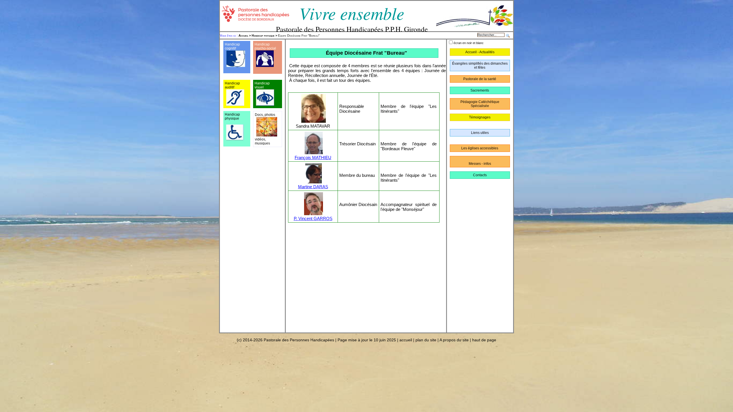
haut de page (484, 340)
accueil (405, 340)
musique (261, 143)
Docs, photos (265, 115)
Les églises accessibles (479, 148)
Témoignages (479, 117)
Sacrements (479, 90)
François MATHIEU (313, 157)
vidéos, (260, 139)
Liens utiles (480, 133)
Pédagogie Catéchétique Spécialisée (479, 104)
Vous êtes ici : (229, 35)
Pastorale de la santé (479, 79)
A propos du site (454, 340)
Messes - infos (480, 164)
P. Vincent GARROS (313, 218)
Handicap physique (263, 35)
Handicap (262, 44)
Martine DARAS (313, 186)
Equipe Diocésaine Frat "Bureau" (279, 35)
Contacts (480, 175)
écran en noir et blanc (469, 43)
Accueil (243, 35)
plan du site (425, 340)
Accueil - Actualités (479, 52)
